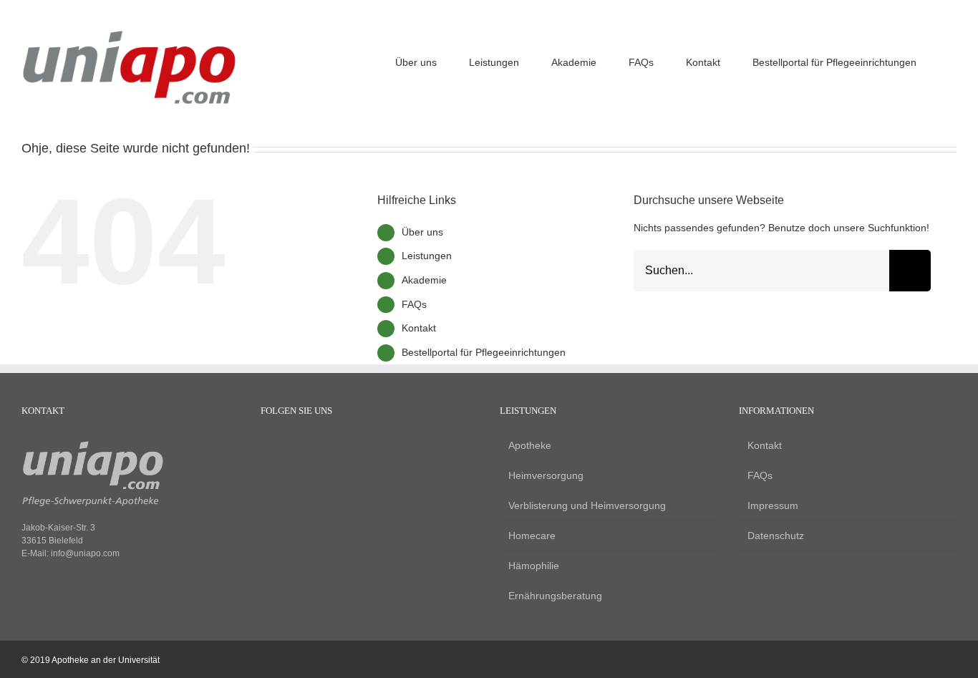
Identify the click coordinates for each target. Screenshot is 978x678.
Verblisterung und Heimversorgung (587, 505)
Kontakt (419, 328)
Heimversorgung (546, 475)
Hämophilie (533, 565)
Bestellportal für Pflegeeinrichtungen (484, 352)
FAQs (414, 304)
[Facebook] (267, 446)
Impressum (772, 505)
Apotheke (529, 445)
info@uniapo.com (85, 553)
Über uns (422, 232)
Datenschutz (775, 535)
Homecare (532, 535)
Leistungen (427, 255)
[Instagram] (292, 446)
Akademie (424, 280)
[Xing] (316, 446)
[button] (953, 60)
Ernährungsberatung (555, 595)
